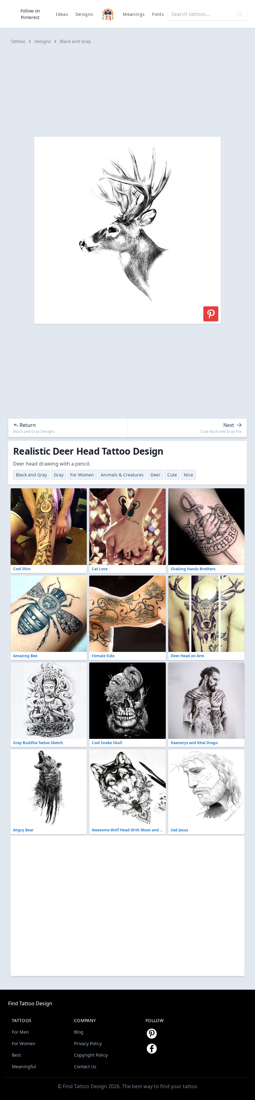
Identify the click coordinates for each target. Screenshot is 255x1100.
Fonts (158, 14)
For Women (82, 475)
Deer (155, 475)
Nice (188, 475)
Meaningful (24, 1066)
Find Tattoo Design (30, 1003)
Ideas (62, 14)
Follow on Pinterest (30, 14)
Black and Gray (75, 41)
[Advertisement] (127, 90)
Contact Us (85, 1066)
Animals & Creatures (122, 475)
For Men (20, 1032)
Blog (78, 1032)
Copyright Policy (91, 1055)
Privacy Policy (88, 1043)
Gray (58, 475)
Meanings (134, 14)
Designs (84, 14)
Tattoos (18, 41)
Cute (172, 475)
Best (16, 1055)
